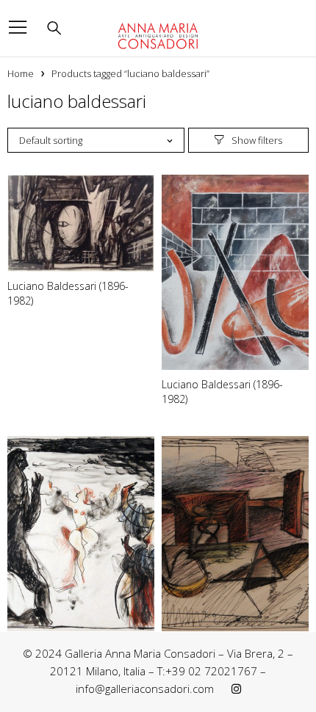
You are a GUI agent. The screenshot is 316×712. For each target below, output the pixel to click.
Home (20, 73)
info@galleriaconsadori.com (145, 688)
